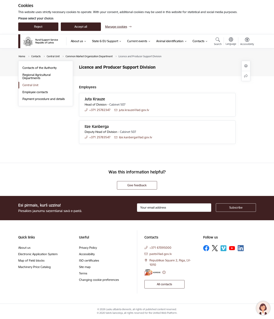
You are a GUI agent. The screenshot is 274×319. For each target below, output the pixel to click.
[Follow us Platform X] (215, 248)
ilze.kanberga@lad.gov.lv (135, 137)
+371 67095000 (160, 248)
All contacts (164, 284)
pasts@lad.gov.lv (160, 254)
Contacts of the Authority (39, 68)
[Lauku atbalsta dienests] (40, 41)
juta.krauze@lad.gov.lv (134, 110)
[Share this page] (246, 76)
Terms (83, 273)
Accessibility (87, 254)
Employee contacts (35, 92)
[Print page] (246, 66)
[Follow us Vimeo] (223, 248)
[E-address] (152, 272)
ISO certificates (89, 260)
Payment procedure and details (43, 99)
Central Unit (30, 85)
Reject (38, 27)
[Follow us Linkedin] (241, 248)
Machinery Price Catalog (34, 267)
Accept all (80, 27)
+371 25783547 (100, 137)
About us (24, 248)
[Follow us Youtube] (232, 248)
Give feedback (137, 185)
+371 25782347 (100, 110)
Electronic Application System (38, 254)
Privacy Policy (88, 248)
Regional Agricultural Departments (36, 76)
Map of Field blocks (31, 260)
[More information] (163, 272)
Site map (85, 267)
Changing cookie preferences (99, 280)
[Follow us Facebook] (206, 248)
